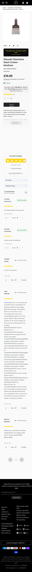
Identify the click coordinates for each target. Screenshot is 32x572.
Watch (20, 533)
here (16, 488)
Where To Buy (5, 514)
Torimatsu (7, 71)
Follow (20, 525)
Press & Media (5, 530)
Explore (27, 529)
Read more (15, 123)
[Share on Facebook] (9, 45)
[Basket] (27, 2)
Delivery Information (23, 513)
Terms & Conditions (22, 517)
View (20, 529)
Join (27, 533)
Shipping (7, 79)
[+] (11, 98)
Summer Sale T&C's (22, 510)
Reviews (4, 519)
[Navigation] (3, 2)
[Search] (7, 2)
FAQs (3, 509)
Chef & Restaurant (7, 524)
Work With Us (5, 533)
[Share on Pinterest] (18, 45)
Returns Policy (21, 515)
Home (4, 7)
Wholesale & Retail (7, 526)
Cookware (10, 7)
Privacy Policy (20, 520)
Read (27, 525)
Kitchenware (17, 7)
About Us (4, 507)
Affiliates (4, 528)
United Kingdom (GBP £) (15, 543)
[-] (5, 98)
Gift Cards (4, 516)
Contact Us (4, 512)
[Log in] (23, 2)
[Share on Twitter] (14, 45)
